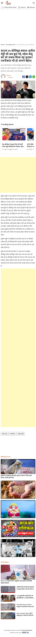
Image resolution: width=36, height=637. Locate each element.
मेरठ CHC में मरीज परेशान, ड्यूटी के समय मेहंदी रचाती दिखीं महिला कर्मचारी (16, 582)
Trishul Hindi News (26, 630)
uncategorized (10, 44)
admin (6, 149)
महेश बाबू (4, 433)
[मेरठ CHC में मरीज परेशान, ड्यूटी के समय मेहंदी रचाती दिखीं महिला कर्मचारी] (18, 574)
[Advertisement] (18, 24)
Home (3, 44)
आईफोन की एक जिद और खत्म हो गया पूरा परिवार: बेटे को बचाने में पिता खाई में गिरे (25, 588)
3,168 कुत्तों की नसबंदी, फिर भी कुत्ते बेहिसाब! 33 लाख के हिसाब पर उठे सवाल (26, 597)
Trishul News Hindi (10, 7)
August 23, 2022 (13, 149)
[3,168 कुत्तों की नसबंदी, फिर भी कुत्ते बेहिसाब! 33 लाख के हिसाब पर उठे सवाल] (8, 599)
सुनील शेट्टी (21, 433)
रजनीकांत (12, 433)
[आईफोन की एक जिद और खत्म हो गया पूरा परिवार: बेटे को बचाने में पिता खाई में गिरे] (8, 590)
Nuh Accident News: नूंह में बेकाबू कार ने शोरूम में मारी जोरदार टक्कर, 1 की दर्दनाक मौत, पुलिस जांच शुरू (26, 614)
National (33, 7)
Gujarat (23, 7)
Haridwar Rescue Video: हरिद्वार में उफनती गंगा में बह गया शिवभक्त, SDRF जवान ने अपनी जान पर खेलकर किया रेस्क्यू (26, 606)
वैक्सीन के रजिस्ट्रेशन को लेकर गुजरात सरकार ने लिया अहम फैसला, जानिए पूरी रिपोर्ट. (16, 477)
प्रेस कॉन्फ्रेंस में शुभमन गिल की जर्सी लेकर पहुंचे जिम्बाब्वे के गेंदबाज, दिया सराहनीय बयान (13, 145)
